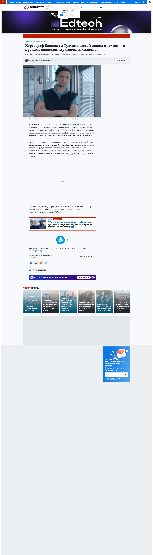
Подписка (124, 7)
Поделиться (122, 60)
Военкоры (52, 36)
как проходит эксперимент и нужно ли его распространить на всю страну (70, 224)
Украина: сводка (62, 36)
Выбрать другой (69, 15)
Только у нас (44, 36)
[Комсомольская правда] (33, 7)
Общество (49, 2)
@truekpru (39, 250)
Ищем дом (94, 2)
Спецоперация (28, 2)
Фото (12, 2)
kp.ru (92, 257)
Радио (104, 7)
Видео (18, 2)
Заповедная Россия (93, 36)
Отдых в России (81, 36)
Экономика (60, 2)
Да (62, 15)
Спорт (122, 2)
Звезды (76, 2)
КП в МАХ (71, 36)
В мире (68, 2)
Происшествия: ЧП (41, 270)
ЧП (33, 270)
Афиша (114, 36)
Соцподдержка (106, 2)
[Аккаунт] (150, 2)
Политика (40, 2)
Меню (3, 2)
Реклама (114, 7)
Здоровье (84, 2)
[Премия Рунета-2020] (50, 7)
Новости (35, 36)
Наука (116, 2)
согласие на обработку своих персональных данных (114, 379)
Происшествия (106, 36)
